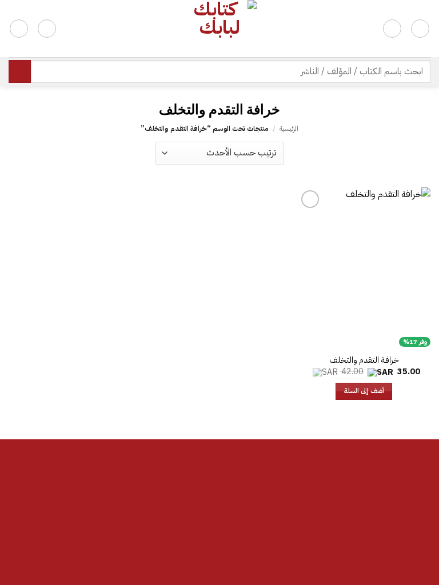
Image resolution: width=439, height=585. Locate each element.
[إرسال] (20, 71)
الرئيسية (289, 128)
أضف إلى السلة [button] (364, 391)
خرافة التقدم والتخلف (364, 360)
